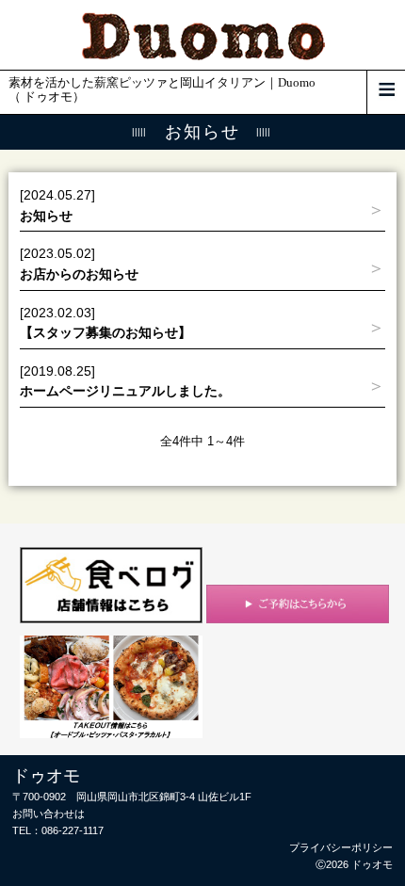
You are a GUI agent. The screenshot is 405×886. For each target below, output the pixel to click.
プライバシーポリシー (341, 847)
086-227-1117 (72, 830)
